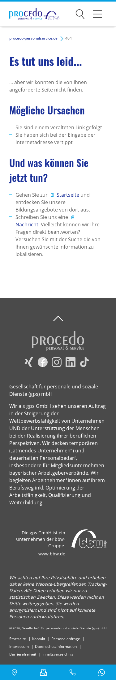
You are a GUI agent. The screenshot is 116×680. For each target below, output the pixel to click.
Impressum (19, 646)
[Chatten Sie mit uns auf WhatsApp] (101, 672)
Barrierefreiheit (22, 654)
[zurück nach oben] (58, 319)
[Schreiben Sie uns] (43, 672)
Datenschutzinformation (56, 646)
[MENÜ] (97, 14)
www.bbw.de (51, 554)
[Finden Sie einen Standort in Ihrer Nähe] (14, 672)
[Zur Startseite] (29, 14)
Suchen (80, 13)
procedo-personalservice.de (33, 38)
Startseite (68, 194)
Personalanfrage (65, 638)
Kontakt (38, 638)
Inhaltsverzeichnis (57, 654)
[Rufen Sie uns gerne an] (72, 672)
